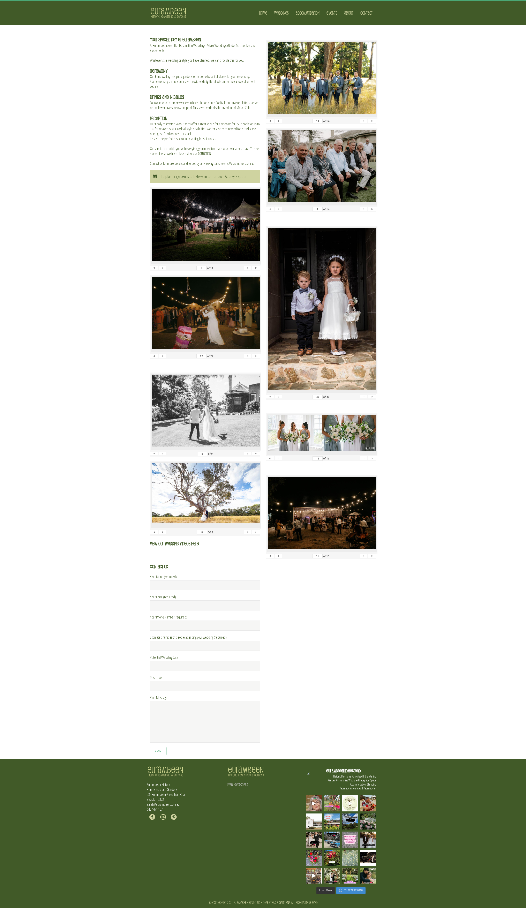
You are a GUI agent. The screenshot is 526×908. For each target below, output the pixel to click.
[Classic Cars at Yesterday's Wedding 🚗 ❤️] (332, 840)
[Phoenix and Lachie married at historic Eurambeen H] (314, 840)
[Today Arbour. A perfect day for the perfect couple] (332, 858)
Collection (204, 153)
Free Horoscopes (237, 784)
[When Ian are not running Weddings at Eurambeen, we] (314, 876)
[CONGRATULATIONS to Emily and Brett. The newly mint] (368, 876)
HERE (195, 543)
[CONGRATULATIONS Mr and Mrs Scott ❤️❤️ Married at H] (368, 858)
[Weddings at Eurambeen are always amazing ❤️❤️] (332, 876)
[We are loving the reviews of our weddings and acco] (350, 858)
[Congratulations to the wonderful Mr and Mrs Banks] (368, 840)
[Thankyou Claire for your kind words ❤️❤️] (350, 840)
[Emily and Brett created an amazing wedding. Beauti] (350, 876)
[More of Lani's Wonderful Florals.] (314, 858)
